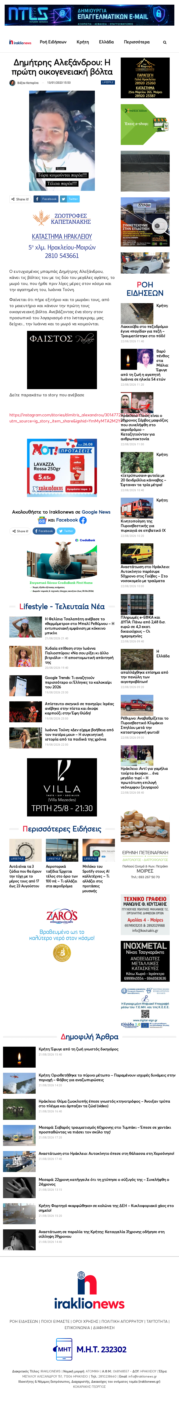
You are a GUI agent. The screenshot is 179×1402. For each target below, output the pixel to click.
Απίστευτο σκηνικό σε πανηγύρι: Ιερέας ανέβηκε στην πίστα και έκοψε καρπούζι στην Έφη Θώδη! (79, 708)
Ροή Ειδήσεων (53, 41)
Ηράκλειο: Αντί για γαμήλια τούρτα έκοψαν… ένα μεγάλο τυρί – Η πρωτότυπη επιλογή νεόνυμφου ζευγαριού (144, 777)
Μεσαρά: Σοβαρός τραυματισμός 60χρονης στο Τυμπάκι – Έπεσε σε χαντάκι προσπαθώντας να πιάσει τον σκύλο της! (105, 1129)
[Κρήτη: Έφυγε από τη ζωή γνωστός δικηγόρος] (19, 1057)
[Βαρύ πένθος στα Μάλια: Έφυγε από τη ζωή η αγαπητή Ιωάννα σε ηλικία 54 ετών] (137, 359)
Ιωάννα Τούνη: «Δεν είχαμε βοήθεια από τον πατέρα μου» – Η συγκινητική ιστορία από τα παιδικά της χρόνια (79, 734)
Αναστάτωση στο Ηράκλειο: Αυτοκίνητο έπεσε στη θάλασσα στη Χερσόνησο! (106, 1153)
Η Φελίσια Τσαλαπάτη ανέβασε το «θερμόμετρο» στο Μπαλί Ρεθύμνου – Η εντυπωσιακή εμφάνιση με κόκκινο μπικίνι (79, 626)
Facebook (67, 520)
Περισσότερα (137, 41)
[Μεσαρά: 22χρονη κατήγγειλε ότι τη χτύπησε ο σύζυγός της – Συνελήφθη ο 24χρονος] (19, 1187)
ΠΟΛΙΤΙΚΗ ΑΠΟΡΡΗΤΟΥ (122, 1321)
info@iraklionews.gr (142, 1376)
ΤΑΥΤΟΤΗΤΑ (157, 1321)
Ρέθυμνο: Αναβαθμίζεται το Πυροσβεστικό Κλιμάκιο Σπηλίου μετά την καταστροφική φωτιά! (145, 725)
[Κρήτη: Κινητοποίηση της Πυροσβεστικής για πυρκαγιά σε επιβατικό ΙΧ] (137, 508)
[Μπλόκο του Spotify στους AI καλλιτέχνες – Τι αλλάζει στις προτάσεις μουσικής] (99, 850)
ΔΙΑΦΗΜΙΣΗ (104, 1327)
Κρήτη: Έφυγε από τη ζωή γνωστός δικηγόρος (78, 1049)
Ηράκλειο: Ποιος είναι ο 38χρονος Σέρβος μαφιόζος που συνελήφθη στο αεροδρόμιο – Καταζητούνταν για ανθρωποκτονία (144, 427)
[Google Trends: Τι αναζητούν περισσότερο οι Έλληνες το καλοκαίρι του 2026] (25, 685)
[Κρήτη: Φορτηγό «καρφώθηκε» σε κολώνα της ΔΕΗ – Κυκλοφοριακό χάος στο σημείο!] (19, 1213)
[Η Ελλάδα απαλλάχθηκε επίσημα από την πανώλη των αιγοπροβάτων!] (137, 659)
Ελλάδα (106, 41)
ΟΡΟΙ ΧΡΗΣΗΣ (85, 1321)
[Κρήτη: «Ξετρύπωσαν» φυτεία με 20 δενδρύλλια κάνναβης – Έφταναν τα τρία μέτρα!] (137, 462)
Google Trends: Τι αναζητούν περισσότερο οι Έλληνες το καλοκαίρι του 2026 (78, 682)
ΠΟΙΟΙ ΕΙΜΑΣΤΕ (55, 1321)
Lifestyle (108, 82)
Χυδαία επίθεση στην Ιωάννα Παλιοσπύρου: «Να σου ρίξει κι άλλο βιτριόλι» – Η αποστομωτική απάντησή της (79, 655)
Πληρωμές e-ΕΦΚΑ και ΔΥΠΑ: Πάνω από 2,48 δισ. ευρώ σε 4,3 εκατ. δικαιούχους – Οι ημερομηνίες (143, 626)
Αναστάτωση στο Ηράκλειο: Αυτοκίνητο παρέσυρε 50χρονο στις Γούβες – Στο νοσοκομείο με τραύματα (145, 573)
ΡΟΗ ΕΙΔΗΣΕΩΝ (24, 1321)
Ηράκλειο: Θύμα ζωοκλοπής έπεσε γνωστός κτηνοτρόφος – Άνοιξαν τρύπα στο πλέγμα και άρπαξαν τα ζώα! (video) (104, 1103)
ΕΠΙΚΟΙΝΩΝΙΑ (77, 1327)
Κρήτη (83, 41)
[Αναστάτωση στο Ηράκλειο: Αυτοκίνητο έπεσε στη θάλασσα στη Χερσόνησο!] (19, 1161)
